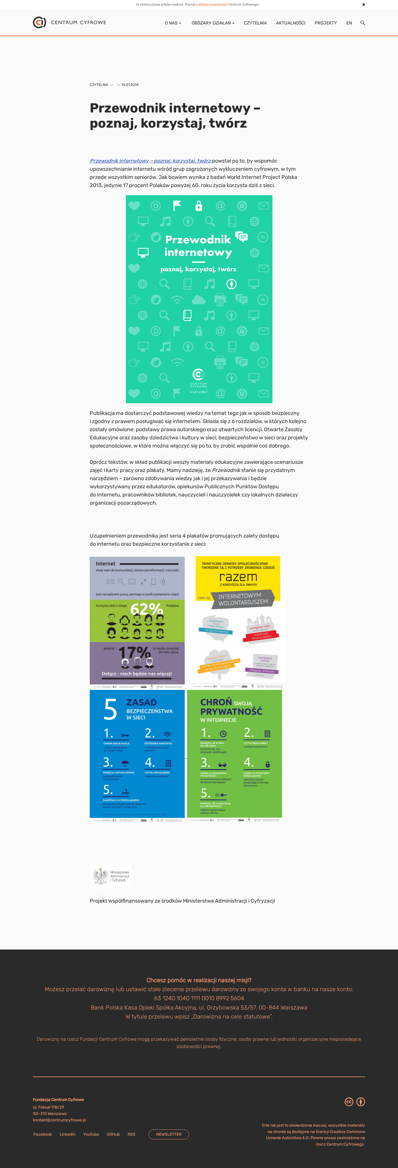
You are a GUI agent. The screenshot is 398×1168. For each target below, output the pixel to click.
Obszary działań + (213, 23)
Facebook (43, 1134)
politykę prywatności (212, 4)
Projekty (326, 23)
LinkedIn (67, 1134)
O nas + (172, 23)
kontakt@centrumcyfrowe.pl (59, 1120)
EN (349, 23)
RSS (131, 1134)
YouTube (91, 1134)
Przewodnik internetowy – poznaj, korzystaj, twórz (150, 161)
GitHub (113, 1134)
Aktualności (290, 23)
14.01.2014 (129, 85)
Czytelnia (255, 23)
